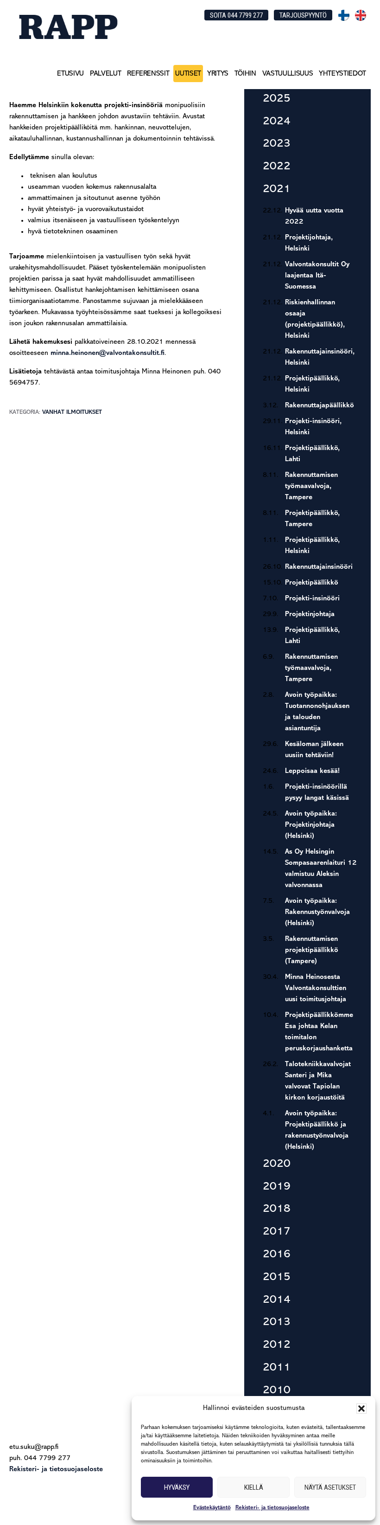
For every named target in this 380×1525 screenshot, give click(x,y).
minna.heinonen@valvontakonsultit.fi (108, 353)
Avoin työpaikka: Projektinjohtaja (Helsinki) (311, 825)
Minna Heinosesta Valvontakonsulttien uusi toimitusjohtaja (315, 988)
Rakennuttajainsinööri (319, 567)
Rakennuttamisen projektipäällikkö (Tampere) (311, 950)
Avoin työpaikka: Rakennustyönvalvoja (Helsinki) (317, 912)
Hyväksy (177, 1487)
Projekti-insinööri (312, 598)
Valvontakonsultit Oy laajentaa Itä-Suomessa (317, 275)
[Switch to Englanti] (360, 15)
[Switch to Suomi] (344, 15)
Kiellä (253, 1487)
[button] (361, 1408)
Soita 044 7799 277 (236, 15)
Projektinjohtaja (310, 614)
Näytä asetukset (330, 1487)
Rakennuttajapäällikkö (319, 405)
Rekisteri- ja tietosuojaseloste (272, 1508)
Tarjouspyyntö (303, 15)
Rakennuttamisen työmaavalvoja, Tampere (311, 486)
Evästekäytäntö (212, 1508)
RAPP (67, 26)
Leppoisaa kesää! (312, 771)
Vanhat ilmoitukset (72, 412)
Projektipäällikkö (311, 582)
